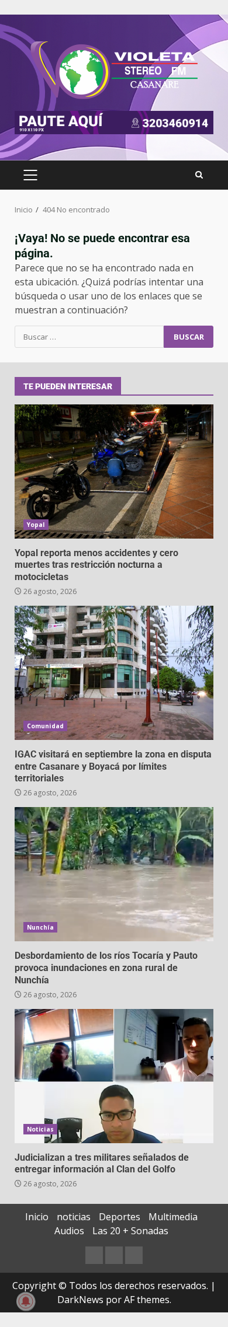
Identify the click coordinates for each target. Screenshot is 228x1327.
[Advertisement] (114, 121)
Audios (69, 1230)
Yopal (36, 525)
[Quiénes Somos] (134, 1255)
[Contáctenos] (94, 1255)
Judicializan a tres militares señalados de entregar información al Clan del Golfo (114, 1076)
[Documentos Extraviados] (114, 1255)
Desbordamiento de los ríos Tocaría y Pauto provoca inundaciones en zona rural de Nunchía (114, 874)
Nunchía (40, 927)
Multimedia (173, 1216)
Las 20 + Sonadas (130, 1230)
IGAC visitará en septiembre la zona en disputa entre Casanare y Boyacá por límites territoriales (114, 673)
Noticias (40, 1129)
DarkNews (80, 1299)
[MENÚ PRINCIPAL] (30, 175)
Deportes (119, 1216)
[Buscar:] (89, 337)
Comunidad (45, 726)
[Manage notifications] (25, 1301)
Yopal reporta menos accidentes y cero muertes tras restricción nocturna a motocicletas (114, 471)
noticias (74, 1216)
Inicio (37, 1216)
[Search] (199, 175)
